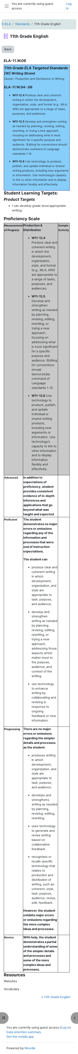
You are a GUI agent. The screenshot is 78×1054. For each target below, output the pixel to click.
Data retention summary (23, 1032)
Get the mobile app (20, 1037)
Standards (22, 24)
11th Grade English (57, 997)
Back (7, 49)
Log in (69, 6)
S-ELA (6, 24)
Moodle (30, 1048)
